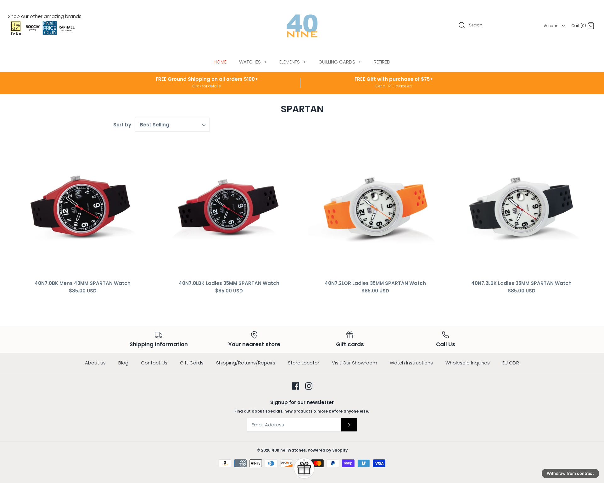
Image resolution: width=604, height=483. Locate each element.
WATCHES (253, 61)
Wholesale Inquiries (467, 362)
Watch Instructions (411, 362)
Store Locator (303, 362)
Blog (123, 362)
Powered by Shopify (328, 450)
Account (552, 25)
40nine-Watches (288, 450)
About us (95, 362)
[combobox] (172, 125)
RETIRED (382, 61)
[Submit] (349, 424)
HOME (220, 61)
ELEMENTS (292, 61)
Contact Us (154, 362)
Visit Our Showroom (354, 362)
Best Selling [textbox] (154, 125)
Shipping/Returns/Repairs (245, 362)
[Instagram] (308, 386)
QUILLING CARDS (339, 61)
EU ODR (510, 362)
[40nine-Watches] (302, 26)
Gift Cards (192, 362)
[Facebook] (295, 386)
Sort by (122, 124)
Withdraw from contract (570, 473)
